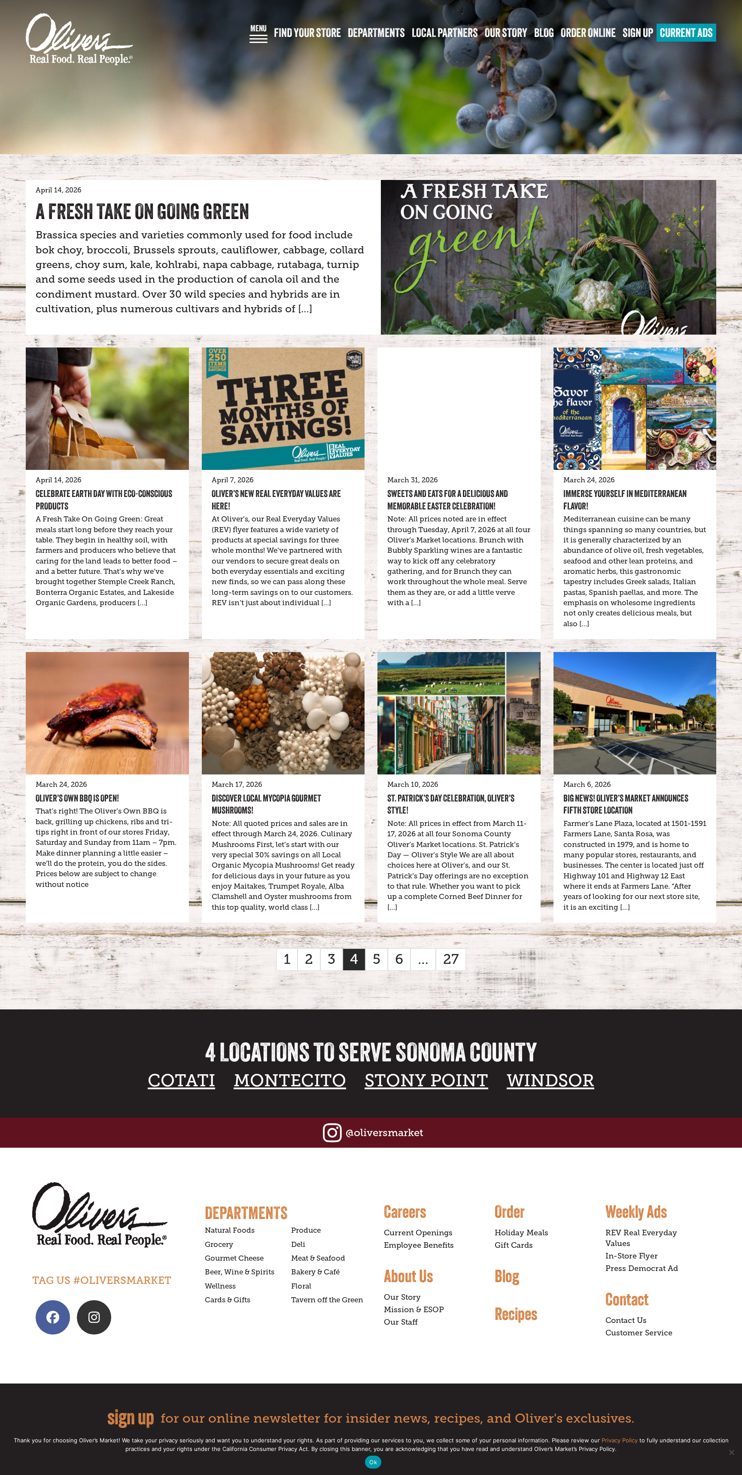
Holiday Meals (521, 1232)
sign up (130, 1417)
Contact (627, 1299)
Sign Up (638, 32)
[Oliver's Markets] (79, 39)
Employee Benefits (419, 1245)
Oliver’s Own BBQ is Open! (77, 798)
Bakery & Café (315, 1272)
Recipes (516, 1313)
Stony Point (426, 1080)
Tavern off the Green (327, 1300)
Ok (373, 1462)
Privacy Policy (620, 1440)
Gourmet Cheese (234, 1258)
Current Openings (418, 1232)
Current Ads (686, 32)
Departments (376, 32)
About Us (408, 1275)
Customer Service (638, 1333)
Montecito (290, 1080)
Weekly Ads (636, 1211)
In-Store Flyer (631, 1256)
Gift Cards (514, 1245)
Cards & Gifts (227, 1300)
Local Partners (445, 32)
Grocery (219, 1244)
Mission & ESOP (414, 1309)
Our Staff (401, 1322)
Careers (405, 1211)
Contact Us (626, 1320)
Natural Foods (230, 1230)
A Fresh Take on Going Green (142, 211)
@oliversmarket (384, 1132)
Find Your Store (307, 32)
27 (451, 959)
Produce (306, 1230)
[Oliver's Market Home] (112, 1215)
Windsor (550, 1080)
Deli (298, 1244)
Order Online (588, 32)
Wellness (220, 1286)
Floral (301, 1286)
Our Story (506, 32)
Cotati (181, 1080)
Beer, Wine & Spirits (239, 1272)
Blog (544, 32)
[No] (731, 1452)
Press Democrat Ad (641, 1268)
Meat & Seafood (318, 1258)
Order (510, 1211)
